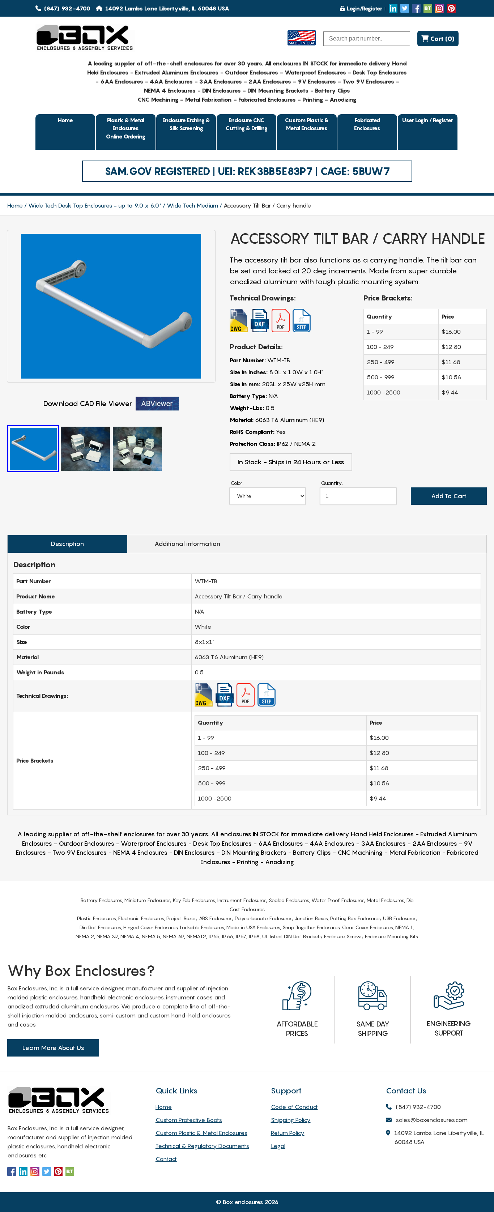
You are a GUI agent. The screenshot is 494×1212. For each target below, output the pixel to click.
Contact (166, 1158)
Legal (278, 1145)
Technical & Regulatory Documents (202, 1145)
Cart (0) (442, 38)
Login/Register (364, 8)
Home (65, 120)
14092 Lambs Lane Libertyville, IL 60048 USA (439, 1137)
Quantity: (332, 483)
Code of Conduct (294, 1106)
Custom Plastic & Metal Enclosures (307, 124)
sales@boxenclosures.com (432, 1119)
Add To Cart (449, 496)
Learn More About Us (53, 1047)
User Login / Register (427, 120)
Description (67, 543)
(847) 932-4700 (66, 8)
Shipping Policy (291, 1119)
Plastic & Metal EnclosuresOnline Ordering (125, 128)
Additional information (187, 543)
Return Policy (288, 1132)
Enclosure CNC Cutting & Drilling (247, 124)
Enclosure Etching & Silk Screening (186, 124)
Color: (237, 483)
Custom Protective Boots (189, 1119)
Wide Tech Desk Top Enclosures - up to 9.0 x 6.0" (94, 205)
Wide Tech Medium (192, 205)
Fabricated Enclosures (367, 124)
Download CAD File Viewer (87, 403)
